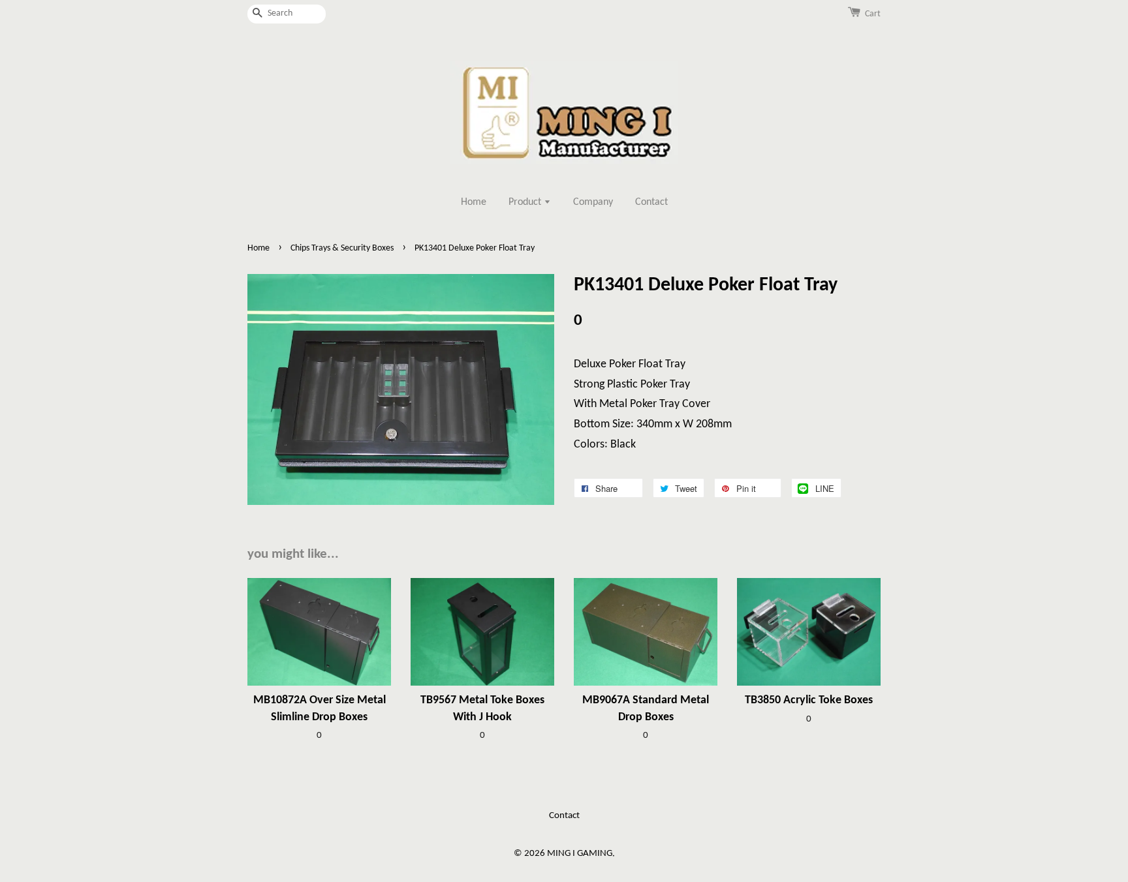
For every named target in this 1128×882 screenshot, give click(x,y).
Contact (651, 202)
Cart (873, 14)
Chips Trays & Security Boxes (342, 248)
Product (526, 202)
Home (473, 202)
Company (593, 202)
